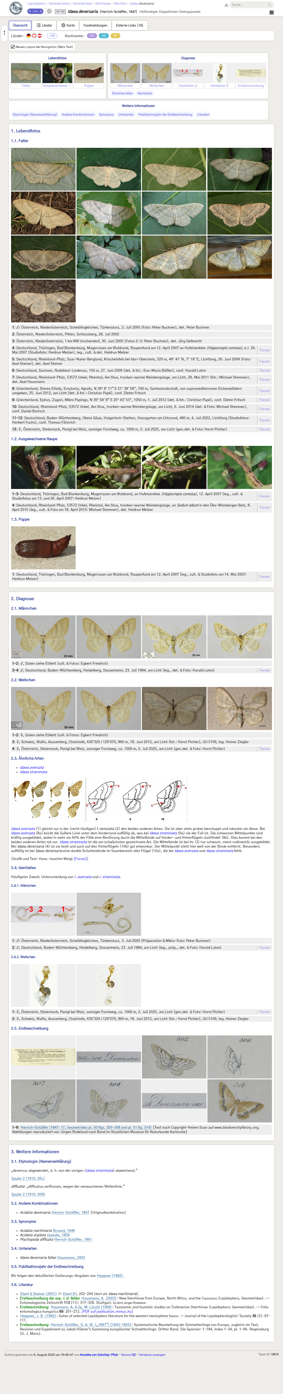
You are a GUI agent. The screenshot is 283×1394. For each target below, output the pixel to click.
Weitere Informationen (138, 106)
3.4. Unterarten (24, 1248)
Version (128, 1354)
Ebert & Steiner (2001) (38, 1294)
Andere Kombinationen (78, 114)
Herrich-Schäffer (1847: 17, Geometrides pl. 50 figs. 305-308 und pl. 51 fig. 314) (86, 1127)
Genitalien (145, 93)
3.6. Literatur (22, 1285)
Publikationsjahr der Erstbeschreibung (165, 114)
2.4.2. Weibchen (23, 957)
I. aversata (83, 877)
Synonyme (106, 114)
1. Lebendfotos (25, 131)
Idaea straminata (33, 772)
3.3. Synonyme (23, 1221)
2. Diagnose (22, 599)
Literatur (203, 114)
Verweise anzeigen (152, 1354)
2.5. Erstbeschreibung (29, 1028)
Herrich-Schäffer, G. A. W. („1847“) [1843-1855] (91, 1325)
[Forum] (80, 859)
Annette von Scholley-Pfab (99, 1354)
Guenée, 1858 (58, 1235)
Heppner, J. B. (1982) (38, 1316)
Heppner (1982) (110, 1276)
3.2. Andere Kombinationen (34, 1203)
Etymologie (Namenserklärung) (35, 114)
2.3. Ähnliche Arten (27, 758)
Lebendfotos (57, 58)
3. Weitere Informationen (35, 1152)
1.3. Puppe (20, 519)
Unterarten (126, 114)
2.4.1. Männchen (23, 885)
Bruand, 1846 (64, 1230)
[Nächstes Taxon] (40, 11)
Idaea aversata (32, 767)
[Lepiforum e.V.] (16, 8)
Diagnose (188, 58)
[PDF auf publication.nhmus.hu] (107, 1311)
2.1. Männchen (24, 608)
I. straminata (109, 877)
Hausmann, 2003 (71, 1257)
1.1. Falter (19, 141)
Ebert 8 (69, 1294)
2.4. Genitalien (23, 868)
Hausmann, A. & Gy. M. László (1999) (81, 1307)
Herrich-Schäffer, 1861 (73, 1239)
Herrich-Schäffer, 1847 (70, 1212)
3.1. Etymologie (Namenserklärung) (41, 1161)
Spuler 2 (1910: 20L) (28, 1178)
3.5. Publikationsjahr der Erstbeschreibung (47, 1266)
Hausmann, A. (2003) (99, 1298)
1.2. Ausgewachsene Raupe (34, 439)
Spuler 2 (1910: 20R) (28, 1194)
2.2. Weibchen (23, 680)
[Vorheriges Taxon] (30, 11)
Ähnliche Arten (122, 93)
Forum (265, 350)
